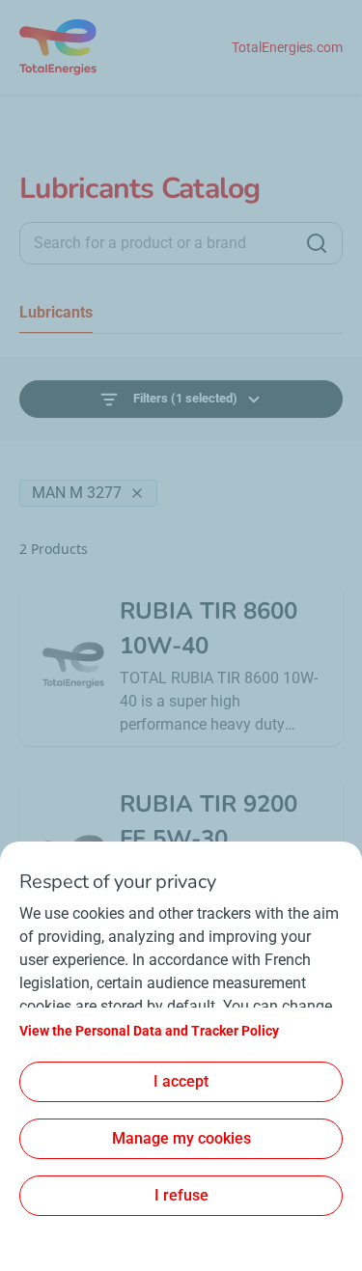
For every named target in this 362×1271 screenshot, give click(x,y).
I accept (181, 1081)
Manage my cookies (181, 1138)
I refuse (181, 1195)
